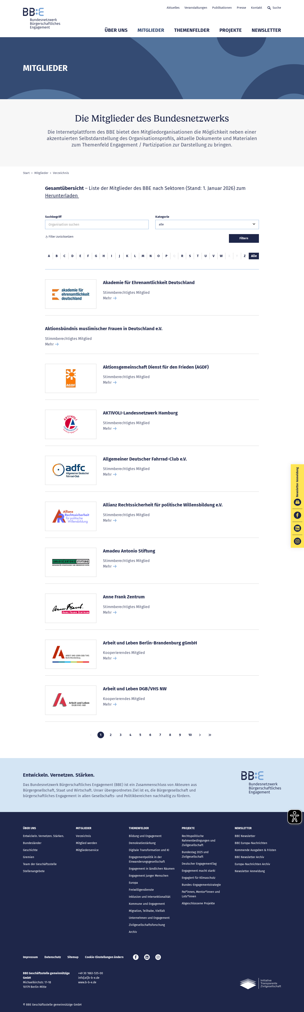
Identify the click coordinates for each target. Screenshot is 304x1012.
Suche (277, 8)
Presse (241, 8)
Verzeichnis (83, 836)
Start (26, 173)
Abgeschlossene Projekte (198, 903)
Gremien (28, 857)
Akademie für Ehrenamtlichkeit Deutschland (149, 282)
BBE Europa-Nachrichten (251, 843)
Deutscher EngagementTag (199, 864)
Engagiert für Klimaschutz (198, 878)
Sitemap (72, 957)
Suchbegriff (53, 217)
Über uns (116, 30)
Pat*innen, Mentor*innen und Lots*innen (201, 894)
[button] (207, 224)
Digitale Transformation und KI (149, 850)
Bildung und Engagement (145, 836)
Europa (133, 883)
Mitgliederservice (87, 850)
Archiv (133, 932)
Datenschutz (52, 957)
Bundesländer (32, 843)
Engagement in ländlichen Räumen (152, 868)
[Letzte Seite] (210, 735)
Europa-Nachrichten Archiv (252, 864)
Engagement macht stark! (198, 871)
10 (190, 735)
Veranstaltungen (195, 8)
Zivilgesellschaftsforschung (147, 925)
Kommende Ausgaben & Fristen (255, 850)
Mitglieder (151, 30)
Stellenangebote (34, 871)
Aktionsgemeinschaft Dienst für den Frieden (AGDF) (156, 367)
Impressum (30, 957)
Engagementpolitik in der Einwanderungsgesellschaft (147, 859)
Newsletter (266, 30)
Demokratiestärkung (142, 843)
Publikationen (222, 8)
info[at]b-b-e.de (88, 978)
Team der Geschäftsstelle (40, 864)
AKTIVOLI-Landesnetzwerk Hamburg (140, 413)
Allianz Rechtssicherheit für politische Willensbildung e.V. (163, 505)
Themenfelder (191, 30)
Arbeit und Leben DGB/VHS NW (135, 689)
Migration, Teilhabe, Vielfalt (147, 911)
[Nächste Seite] (200, 735)
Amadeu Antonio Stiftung (129, 551)
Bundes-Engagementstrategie (201, 885)
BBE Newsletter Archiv (249, 857)
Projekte (230, 30)
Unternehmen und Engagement (149, 918)
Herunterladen (62, 196)
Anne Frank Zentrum (124, 597)
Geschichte (30, 850)
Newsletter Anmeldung (250, 871)
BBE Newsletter (245, 836)
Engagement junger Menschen (148, 875)
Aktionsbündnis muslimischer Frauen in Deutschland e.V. (103, 328)
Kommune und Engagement (147, 904)
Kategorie (162, 217)
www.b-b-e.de (87, 982)
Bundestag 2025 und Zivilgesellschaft (195, 854)
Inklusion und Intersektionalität (149, 897)
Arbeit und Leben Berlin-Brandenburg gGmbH (150, 643)
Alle (254, 256)
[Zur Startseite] (41, 18)
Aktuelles (173, 8)
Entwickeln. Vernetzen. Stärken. (43, 836)
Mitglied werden (86, 843)
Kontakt (256, 8)
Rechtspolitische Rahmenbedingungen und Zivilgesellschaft (198, 840)
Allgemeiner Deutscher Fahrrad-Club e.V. (145, 459)
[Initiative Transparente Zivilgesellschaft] (260, 983)
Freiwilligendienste (141, 890)
